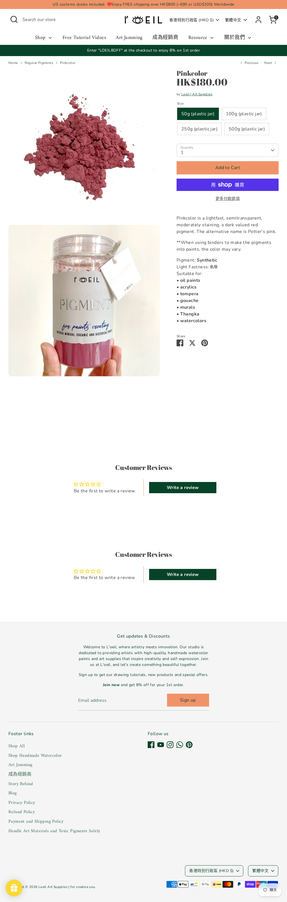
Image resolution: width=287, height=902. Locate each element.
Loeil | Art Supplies (196, 94)
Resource (198, 38)
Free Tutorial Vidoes (84, 38)
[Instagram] (170, 744)
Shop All (16, 746)
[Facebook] (151, 744)
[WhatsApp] (179, 744)
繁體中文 (233, 20)
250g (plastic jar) (199, 129)
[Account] (258, 19)
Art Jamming (129, 38)
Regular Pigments (39, 63)
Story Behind (20, 784)
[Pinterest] (189, 744)
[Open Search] (14, 19)
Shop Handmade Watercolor (35, 756)
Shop (41, 38)
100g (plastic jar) (244, 114)
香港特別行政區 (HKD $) (191, 20)
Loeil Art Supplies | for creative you (66, 887)
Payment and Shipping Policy (36, 821)
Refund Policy (21, 812)
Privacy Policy (21, 803)
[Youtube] (160, 744)
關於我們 (235, 38)
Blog (12, 793)
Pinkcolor (68, 63)
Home (13, 63)
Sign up (188, 700)
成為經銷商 (165, 38)
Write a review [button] (183, 488)
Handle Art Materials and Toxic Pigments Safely (54, 831)
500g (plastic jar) (247, 129)
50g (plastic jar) (198, 114)
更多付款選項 (228, 198)
